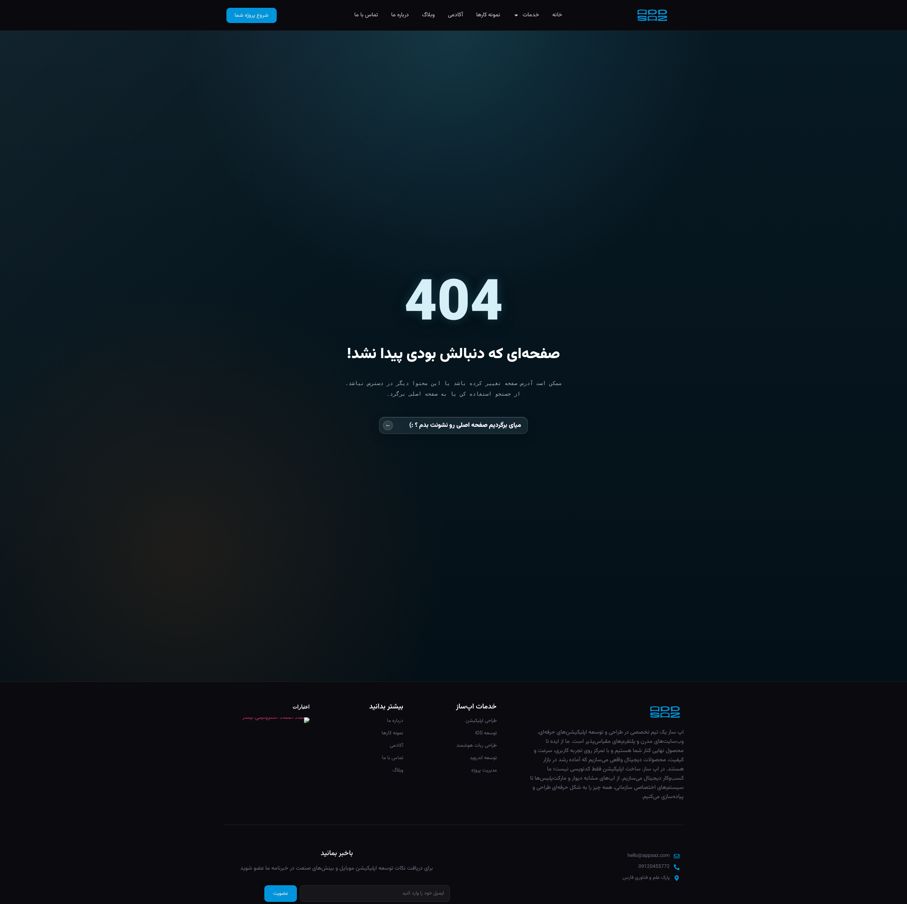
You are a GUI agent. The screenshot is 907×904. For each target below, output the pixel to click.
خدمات (531, 15)
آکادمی (455, 15)
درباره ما (400, 15)
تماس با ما (366, 15)
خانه (557, 15)
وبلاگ (428, 15)
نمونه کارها (488, 15)
